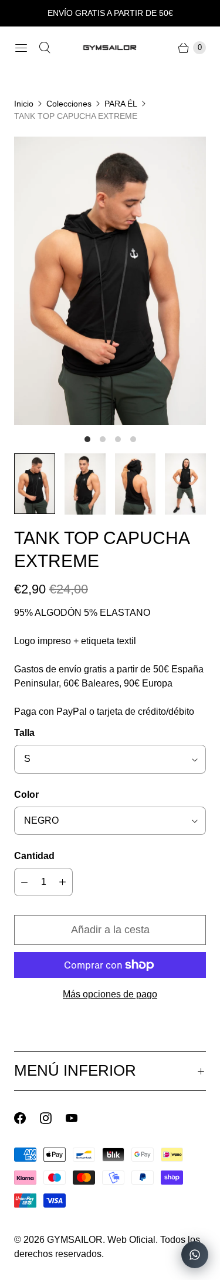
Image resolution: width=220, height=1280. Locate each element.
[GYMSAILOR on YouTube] (79, 1118)
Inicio (23, 103)
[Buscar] (44, 48)
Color (26, 795)
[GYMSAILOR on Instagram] (53, 1118)
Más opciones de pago (110, 994)
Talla (24, 733)
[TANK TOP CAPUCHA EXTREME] (110, 281)
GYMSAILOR (75, 1240)
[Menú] (21, 48)
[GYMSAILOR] (110, 47)
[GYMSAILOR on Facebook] (27, 1118)
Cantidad (34, 856)
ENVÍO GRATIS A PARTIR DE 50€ (110, 13)
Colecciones (69, 103)
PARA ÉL (120, 103)
